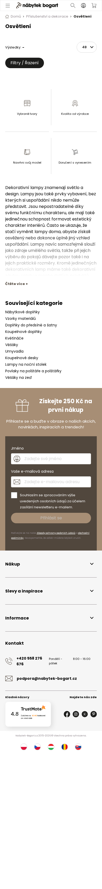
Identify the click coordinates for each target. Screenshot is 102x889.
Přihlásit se (51, 518)
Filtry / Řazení (24, 63)
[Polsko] (23, 746)
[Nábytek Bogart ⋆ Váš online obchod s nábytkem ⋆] (37, 5)
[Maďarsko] (51, 746)
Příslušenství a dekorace (47, 16)
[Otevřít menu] (8, 5)
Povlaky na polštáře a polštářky (33, 371)
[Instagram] (76, 714)
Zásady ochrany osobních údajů (56, 533)
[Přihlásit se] (83, 5)
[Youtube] (85, 714)
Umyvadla (14, 351)
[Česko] (37, 746)
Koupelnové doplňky (23, 331)
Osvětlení (82, 16)
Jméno (17, 448)
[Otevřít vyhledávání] (73, 5)
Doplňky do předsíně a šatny (31, 325)
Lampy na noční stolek (26, 364)
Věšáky (11, 344)
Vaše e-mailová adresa (32, 471)
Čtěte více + (16, 283)
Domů (16, 16)
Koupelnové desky (21, 357)
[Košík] (94, 5)
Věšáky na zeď (18, 377)
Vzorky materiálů (20, 318)
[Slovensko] (78, 746)
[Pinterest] (93, 714)
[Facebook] (67, 714)
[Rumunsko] (64, 746)
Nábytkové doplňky (22, 312)
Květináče (14, 338)
